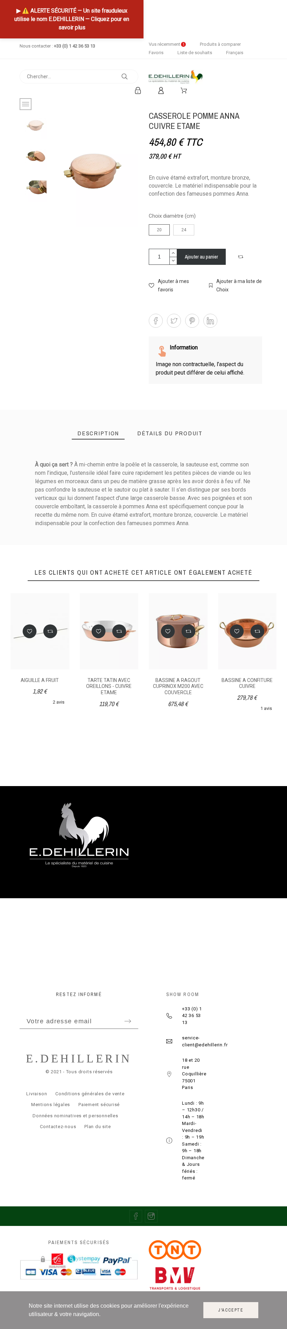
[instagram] (151, 1216)
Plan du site (97, 1126)
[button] (241, 256)
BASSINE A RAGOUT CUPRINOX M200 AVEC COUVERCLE (178, 686)
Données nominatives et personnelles (75, 1115)
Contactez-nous (58, 1126)
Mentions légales (50, 1104)
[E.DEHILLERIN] (176, 78)
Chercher (129, 76)
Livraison (36, 1093)
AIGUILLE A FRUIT (40, 680)
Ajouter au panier (201, 256)
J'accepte (231, 1310)
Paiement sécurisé (99, 1104)
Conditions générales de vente (90, 1093)
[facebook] (136, 1216)
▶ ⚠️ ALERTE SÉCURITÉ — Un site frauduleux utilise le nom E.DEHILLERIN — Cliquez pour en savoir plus (71, 19)
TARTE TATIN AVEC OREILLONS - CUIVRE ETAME (109, 686)
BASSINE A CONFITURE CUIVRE (247, 683)
